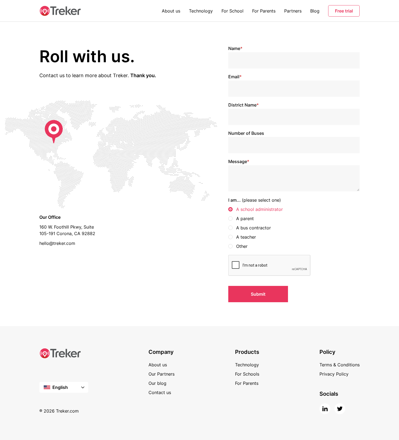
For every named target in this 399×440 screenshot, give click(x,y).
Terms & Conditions (339, 364)
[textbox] (63, 387)
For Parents (264, 11)
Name (235, 48)
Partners (293, 11)
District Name (243, 105)
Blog (314, 11)
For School (232, 11)
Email (235, 76)
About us (171, 11)
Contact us (159, 392)
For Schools (247, 374)
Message (238, 161)
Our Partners (161, 374)
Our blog (157, 383)
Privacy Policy (334, 374)
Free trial (344, 11)
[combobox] (63, 387)
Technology (201, 11)
